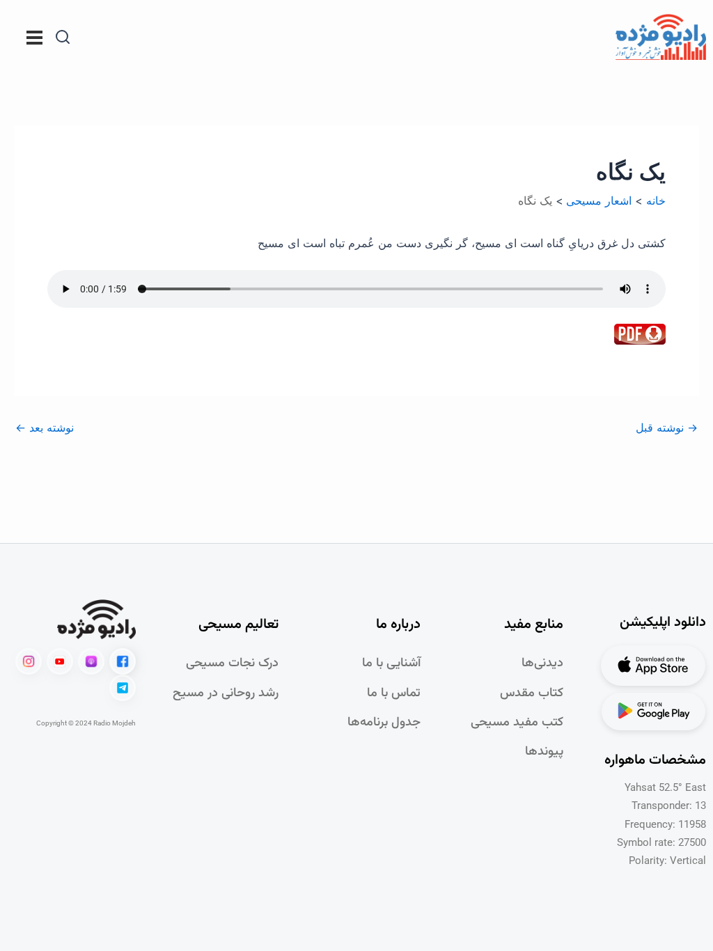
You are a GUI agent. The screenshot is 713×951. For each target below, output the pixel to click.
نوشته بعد (44, 427)
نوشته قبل (667, 427)
